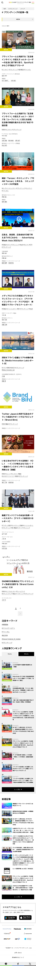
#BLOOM (5, 635)
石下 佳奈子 (5, 80)
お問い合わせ (18, 952)
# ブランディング (13, 8)
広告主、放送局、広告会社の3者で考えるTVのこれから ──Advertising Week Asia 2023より (18, 237)
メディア (22, 8)
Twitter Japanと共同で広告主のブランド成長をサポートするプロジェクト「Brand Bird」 (17, 417)
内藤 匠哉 (11, 263)
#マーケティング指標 (17, 525)
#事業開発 (5, 624)
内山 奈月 (4, 145)
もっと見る (17, 789)
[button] (33, 3)
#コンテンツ (28, 188)
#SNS (3, 129)
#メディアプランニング (12, 244)
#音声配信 (21, 69)
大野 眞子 (17, 140)
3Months (26, 654)
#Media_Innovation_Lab (8, 370)
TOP (5, 8)
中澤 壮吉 (4, 548)
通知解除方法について (18, 957)
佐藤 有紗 (11, 482)
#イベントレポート (11, 309)
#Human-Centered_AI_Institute (11, 639)
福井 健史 (4, 201)
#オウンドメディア (7, 593)
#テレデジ (26, 244)
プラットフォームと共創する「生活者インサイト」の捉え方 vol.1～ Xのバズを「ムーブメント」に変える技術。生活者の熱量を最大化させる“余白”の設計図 (18, 119)
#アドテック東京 (6, 525)
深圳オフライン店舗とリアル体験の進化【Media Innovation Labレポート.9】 (17, 360)
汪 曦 (3, 376)
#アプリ (4, 367)
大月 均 (4, 600)
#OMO (8, 367)
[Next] (20, 613)
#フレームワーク (20, 591)
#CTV (30, 244)
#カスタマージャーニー (8, 476)
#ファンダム (27, 69)
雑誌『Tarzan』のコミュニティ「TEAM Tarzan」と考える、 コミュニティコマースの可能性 (18, 181)
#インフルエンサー (10, 591)
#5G (12, 528)
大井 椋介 (13, 80)
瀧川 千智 (4, 482)
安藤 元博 (4, 324)
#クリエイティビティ (8, 628)
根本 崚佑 (11, 140)
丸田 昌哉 (4, 140)
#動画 (6, 424)
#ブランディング (13, 69)
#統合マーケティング (18, 593)
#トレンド (8, 474)
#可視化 (4, 244)
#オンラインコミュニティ (9, 188)
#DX (18, 309)
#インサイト (5, 69)
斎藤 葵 (4, 381)
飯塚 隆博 (4, 263)
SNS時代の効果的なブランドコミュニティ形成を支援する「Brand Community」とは (18, 584)
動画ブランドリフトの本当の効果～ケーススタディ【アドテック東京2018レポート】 (17, 518)
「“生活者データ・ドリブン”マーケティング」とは (18, 948)
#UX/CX (12, 367)
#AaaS (21, 244)
